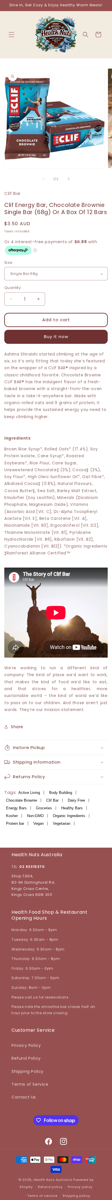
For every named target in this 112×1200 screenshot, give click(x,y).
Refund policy (50, 1187)
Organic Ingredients (69, 816)
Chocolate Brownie (21, 800)
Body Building (60, 792)
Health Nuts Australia (53, 1179)
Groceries (44, 808)
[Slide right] (68, 179)
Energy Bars (16, 808)
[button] (11, 34)
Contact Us (23, 1097)
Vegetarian (61, 823)
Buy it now (56, 337)
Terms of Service (30, 1084)
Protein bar (15, 823)
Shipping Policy (27, 1071)
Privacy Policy (26, 1045)
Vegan (38, 823)
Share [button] (17, 727)
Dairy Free (76, 800)
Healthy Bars (72, 808)
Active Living (29, 792)
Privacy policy (80, 1187)
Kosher (12, 816)
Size (8, 262)
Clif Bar (52, 800)
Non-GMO (35, 816)
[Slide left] (43, 179)
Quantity (12, 287)
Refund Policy (26, 1058)
